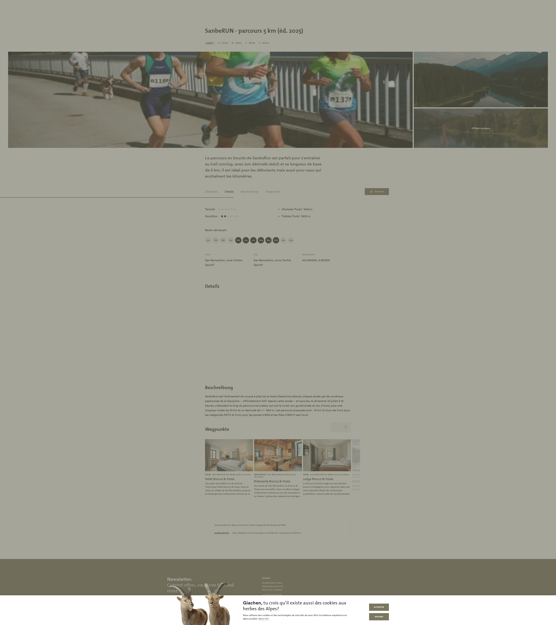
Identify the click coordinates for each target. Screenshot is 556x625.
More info (263, 618)
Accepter (379, 607)
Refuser (379, 617)
